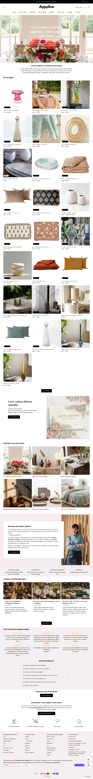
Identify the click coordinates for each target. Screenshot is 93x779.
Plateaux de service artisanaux (40, 509)
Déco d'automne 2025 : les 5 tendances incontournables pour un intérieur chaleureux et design (77, 753)
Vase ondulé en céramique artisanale (10, 281)
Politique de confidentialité (9, 738)
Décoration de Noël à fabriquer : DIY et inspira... (46, 602)
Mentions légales (7, 741)
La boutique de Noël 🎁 (73, 749)
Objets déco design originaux (40, 476)
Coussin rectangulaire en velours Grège (11, 212)
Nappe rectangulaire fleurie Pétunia (39, 110)
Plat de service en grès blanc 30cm (10, 178)
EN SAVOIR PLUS (14, 417)
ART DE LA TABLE (51, 736)
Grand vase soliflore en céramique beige (40, 315)
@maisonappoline (46, 695)
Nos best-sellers (72, 738)
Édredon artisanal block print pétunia (69, 178)
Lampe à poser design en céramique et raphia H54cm (72, 315)
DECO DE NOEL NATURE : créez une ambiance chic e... (75, 602)
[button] (4, 7)
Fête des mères (71, 736)
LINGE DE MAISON (51, 750)
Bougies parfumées (51, 748)
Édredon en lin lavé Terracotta (38, 281)
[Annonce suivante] (63, 1)
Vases (48, 745)
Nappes (48, 755)
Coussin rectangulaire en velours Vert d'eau (12, 349)
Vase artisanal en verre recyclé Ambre (69, 110)
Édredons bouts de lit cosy (68, 509)
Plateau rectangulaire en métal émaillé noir (41, 212)
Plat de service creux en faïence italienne (40, 178)
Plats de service (50, 738)
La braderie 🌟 (71, 747)
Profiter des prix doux (46, 50)
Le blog (26, 738)
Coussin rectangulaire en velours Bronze (69, 281)
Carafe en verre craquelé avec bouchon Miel (12, 144)
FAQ (4, 736)
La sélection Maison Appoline (75, 741)
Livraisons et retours (8, 748)
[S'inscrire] (25, 765)
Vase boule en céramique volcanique (68, 212)
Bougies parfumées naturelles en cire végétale (15, 509)
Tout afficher (46, 390)
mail (39, 574)
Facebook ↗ (27, 748)
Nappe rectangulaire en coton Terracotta (40, 247)
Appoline (48, 776)
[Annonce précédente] (29, 1)
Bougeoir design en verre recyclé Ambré (11, 383)
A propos (27, 736)
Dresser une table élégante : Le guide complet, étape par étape (77, 744)
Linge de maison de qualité (68, 476)
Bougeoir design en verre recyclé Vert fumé (70, 349)
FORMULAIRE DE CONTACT (46, 713)
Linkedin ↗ (27, 750)
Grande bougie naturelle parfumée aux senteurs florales (14, 315)
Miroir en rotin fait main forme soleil (68, 144)
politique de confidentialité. (52, 762)
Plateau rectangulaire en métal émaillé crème (12, 247)
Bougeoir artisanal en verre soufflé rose (11, 110)
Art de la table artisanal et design (12, 476)
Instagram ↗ (28, 743)
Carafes (48, 741)
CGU (4, 745)
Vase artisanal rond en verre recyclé (68, 247)
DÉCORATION (50, 743)
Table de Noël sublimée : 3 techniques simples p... (14, 602)
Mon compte (6, 750)
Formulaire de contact (8, 752)
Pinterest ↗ (27, 745)
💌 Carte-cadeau (29, 741)
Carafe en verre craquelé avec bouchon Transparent (43, 349)
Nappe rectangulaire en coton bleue (39, 144)
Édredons (49, 752)
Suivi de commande (29, 752)
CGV (4, 743)
